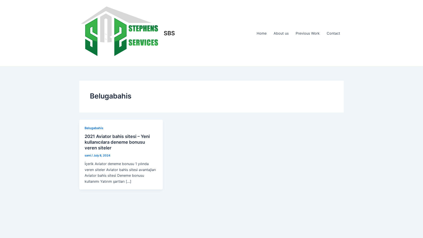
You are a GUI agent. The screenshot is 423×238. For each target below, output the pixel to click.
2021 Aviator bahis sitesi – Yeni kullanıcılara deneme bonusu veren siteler (117, 142)
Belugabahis (94, 128)
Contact (333, 33)
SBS (169, 33)
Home (262, 33)
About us (281, 33)
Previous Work (308, 33)
